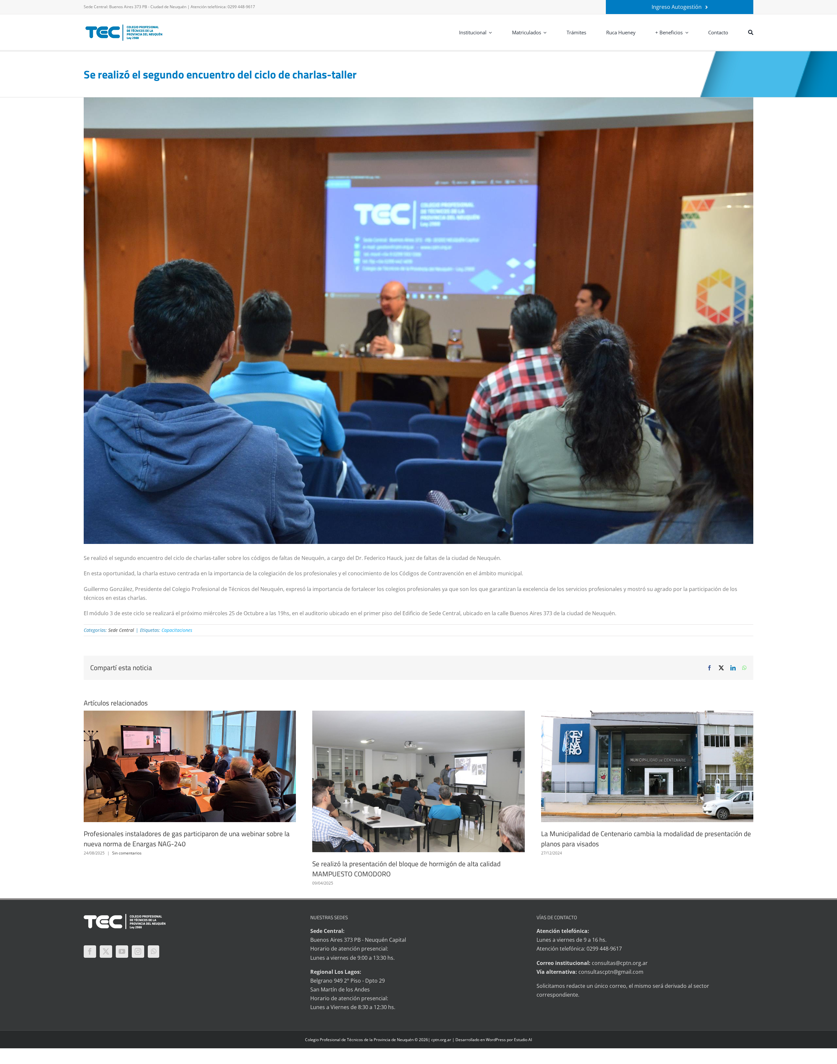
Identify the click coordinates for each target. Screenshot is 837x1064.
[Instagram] (138, 951)
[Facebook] (90, 951)
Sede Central (121, 630)
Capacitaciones (177, 630)
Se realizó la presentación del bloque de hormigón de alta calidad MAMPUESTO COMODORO (406, 868)
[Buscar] (750, 32)
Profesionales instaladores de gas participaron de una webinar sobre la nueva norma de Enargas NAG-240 (187, 838)
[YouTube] (122, 951)
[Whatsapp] (153, 951)
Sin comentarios (127, 853)
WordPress (496, 1039)
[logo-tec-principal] (124, 25)
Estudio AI (523, 1039)
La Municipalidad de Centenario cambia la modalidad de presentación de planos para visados (646, 838)
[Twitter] (106, 951)
